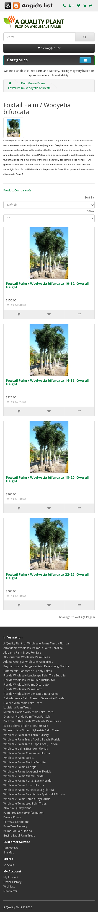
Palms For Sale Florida (17, 831)
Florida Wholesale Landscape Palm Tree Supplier (35, 675)
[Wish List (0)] (78, 6)
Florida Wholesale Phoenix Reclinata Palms (30, 694)
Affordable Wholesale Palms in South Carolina (33, 648)
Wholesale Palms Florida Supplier (24, 762)
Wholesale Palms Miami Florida (23, 776)
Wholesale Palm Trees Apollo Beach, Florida (31, 739)
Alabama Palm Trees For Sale (22, 652)
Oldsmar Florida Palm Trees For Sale (27, 717)
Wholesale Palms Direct (18, 758)
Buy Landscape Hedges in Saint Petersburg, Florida (36, 666)
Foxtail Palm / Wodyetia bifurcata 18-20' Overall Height (47, 479)
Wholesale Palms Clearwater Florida (26, 753)
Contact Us (10, 848)
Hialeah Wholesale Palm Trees (22, 703)
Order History (12, 882)
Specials (8, 865)
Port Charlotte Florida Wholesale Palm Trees (32, 721)
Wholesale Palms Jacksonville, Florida (27, 771)
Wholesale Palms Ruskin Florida (23, 785)
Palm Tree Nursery (15, 826)
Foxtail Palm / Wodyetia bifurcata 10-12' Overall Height (47, 285)
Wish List (9, 886)
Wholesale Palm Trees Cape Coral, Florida (30, 744)
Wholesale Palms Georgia (19, 767)
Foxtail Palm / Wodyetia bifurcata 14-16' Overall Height (47, 382)
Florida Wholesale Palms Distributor (26, 685)
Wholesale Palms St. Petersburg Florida (28, 790)
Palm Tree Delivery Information (23, 813)
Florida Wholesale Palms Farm (22, 689)
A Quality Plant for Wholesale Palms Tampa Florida (36, 643)
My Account (10, 877)
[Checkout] (90, 6)
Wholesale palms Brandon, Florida (25, 749)
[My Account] (71, 6)
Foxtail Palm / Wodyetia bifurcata (29, 88)
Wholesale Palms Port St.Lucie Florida (27, 781)
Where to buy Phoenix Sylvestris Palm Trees (31, 730)
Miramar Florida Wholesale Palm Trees (28, 712)
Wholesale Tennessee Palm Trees (24, 803)
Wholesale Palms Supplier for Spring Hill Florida (34, 794)
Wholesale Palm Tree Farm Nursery (26, 735)
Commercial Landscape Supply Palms (27, 671)
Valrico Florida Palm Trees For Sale (25, 726)
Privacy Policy (12, 817)
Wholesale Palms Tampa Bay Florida (26, 799)
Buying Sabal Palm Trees (19, 835)
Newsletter (10, 891)
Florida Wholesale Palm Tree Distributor (29, 680)
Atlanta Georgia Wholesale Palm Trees (28, 662)
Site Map (8, 852)
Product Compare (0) (17, 190)
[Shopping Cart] (84, 6)
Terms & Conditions (16, 822)
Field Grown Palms (33, 83)
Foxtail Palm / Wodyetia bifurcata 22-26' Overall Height (47, 576)
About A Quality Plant (17, 808)
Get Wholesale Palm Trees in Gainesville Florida (33, 698)
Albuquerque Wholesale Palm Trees (26, 657)
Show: (91, 211)
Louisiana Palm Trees (17, 707)
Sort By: (90, 197)
